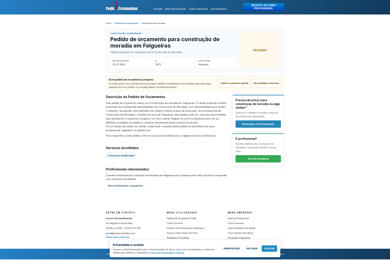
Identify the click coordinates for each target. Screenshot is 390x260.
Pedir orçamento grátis (234, 83)
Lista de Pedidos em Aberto (242, 228)
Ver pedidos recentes (266, 83)
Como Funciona (175, 223)
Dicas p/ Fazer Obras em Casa (182, 233)
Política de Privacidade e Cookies (167, 252)
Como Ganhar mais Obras (240, 233)
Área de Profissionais (238, 218)
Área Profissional (258, 158)
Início (109, 23)
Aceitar (269, 248)
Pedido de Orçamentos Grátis (182, 218)
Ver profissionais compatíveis (125, 185)
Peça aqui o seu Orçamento (258, 124)
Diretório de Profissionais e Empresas (185, 228)
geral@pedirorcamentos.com (120, 233)
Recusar (252, 248)
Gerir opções (231, 248)
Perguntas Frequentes (178, 238)
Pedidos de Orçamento (126, 23)
